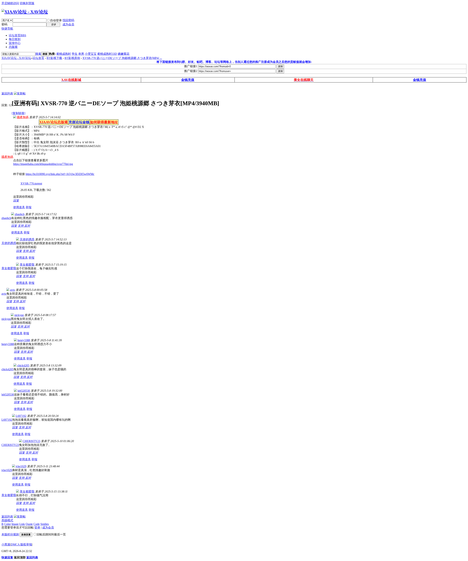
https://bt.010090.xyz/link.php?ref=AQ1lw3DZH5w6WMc (60, 174)
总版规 (13, 46)
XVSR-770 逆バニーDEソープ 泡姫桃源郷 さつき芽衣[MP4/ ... (122, 58)
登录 (37, 527)
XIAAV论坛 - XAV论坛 (16, 58)
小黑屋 (5, 544)
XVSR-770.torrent (31, 183)
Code (36, 524)
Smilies (44, 524)
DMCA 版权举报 (21, 544)
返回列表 (7, 93)
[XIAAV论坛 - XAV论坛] (24, 11)
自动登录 (56, 20)
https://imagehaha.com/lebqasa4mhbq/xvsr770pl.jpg (43, 164)
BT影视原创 (72, 58)
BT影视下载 (54, 58)
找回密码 (68, 20)
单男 (81, 53)
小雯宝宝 (91, 53)
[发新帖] (20, 93)
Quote (29, 524)
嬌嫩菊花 (123, 53)
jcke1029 (6, 470)
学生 (75, 53)
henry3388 (7, 344)
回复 (16, 200)
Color (7, 524)
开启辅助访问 (10, 3)
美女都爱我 (8, 268)
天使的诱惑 (8, 243)
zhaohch (6, 218)
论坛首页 (17, 35)
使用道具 (19, 207)
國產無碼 (7, 156)
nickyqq (6, 318)
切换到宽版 (27, 3)
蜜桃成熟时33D (107, 53)
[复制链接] (18, 113)
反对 (27, 225)
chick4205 (7, 369)
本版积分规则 (10, 534)
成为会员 (68, 24)
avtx (3, 293)
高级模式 (7, 520)
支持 (21, 225)
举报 (28, 207)
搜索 (38, 53)
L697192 (6, 419)
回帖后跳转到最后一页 (51, 534)
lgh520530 (7, 394)
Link (22, 524)
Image (15, 524)
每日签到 (14, 39)
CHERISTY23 (10, 444)
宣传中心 (14, 43)
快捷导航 (7, 28)
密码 (4, 24)
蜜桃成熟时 (63, 53)
